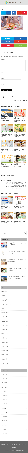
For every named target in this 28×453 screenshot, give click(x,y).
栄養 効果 (4, 300)
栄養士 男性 (5, 342)
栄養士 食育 (5, 354)
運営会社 (14, 447)
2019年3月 (4, 425)
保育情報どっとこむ (6, 444)
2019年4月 (4, 421)
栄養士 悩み (5, 325)
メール (2, 78)
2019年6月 (4, 412)
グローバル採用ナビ (22, 444)
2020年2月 (4, 378)
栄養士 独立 (5, 333)
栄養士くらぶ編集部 (6, 180)
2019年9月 (4, 399)
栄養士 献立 (5, 338)
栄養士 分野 (5, 317)
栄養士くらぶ (13, 450)
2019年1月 (4, 433)
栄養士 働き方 (6, 312)
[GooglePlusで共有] (19, 12)
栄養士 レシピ (6, 308)
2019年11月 (5, 391)
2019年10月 (5, 395)
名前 (2, 73)
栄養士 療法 (5, 346)
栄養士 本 (4, 329)
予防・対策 (4, 291)
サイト (2, 84)
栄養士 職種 (5, 350)
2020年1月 (4, 383)
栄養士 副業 (5, 321)
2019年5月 (4, 416)
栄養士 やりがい (6, 304)
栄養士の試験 (5, 363)
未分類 (3, 295)
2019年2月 (4, 429)
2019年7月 (4, 408)
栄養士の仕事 (5, 359)
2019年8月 (4, 404)
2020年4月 (4, 374)
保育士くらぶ (14, 444)
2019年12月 (5, 387)
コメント (3, 59)
